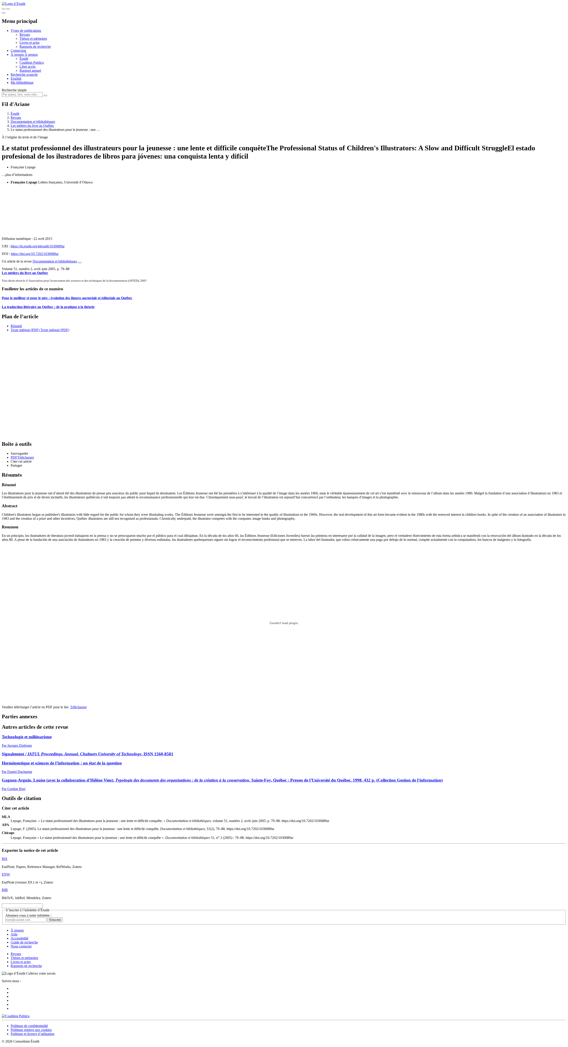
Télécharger (78, 707)
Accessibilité (19, 938)
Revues (25, 34)
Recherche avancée (24, 74)
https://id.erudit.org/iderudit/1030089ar (38, 246)
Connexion (18, 50)
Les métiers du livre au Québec (32, 125)
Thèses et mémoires (33, 38)
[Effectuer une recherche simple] (3, 9)
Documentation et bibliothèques (33, 121)
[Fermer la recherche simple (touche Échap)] (8, 9)
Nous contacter (21, 946)
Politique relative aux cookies (31, 1030)
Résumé (16, 326)
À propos (31, 54)
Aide (14, 934)
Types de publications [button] (26, 30)
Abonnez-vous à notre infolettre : (28, 915)
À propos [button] (18, 54)
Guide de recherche (24, 942)
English (16, 78)
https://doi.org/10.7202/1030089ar (35, 254)
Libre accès (28, 66)
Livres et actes (29, 42)
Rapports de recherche (35, 46)
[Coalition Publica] (16, 1016)
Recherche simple (14, 90)
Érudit (24, 58)
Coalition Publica (32, 62)
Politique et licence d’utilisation (32, 1034)
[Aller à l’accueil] (13, 4)
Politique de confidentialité (29, 1026)
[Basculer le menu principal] (3, 13)
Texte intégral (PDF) (25, 330)
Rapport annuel (30, 70)
